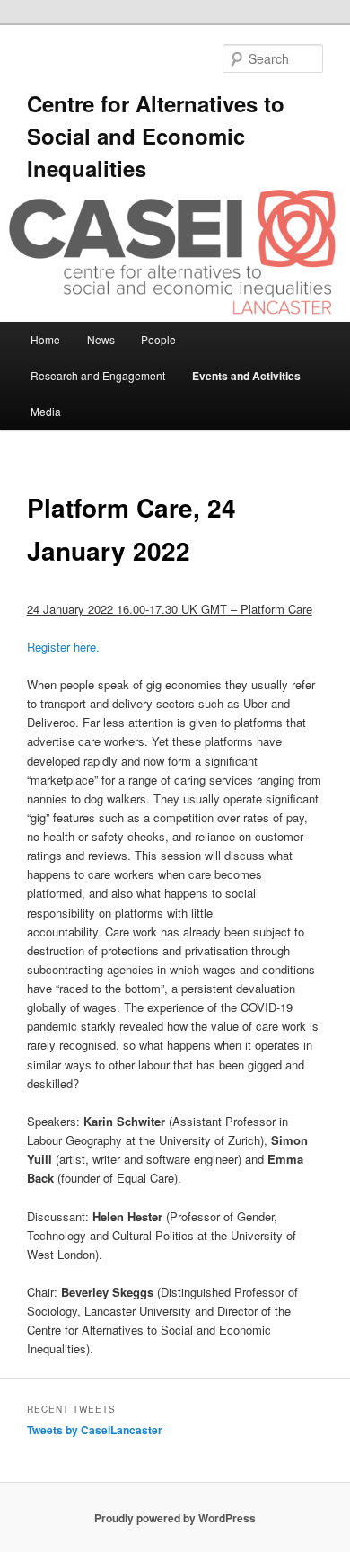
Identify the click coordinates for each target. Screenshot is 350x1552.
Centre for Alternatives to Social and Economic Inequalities (155, 135)
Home (45, 339)
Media (46, 411)
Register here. (63, 646)
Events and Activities (246, 376)
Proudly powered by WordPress (175, 1518)
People (158, 339)
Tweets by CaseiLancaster (94, 1430)
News (101, 339)
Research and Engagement (98, 375)
